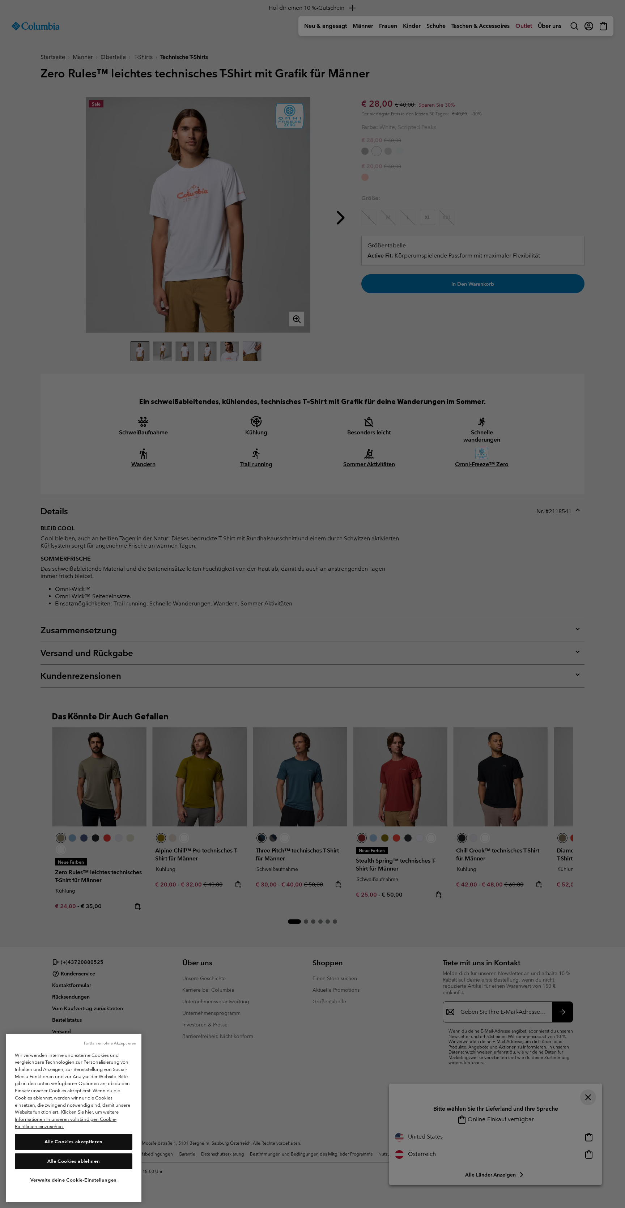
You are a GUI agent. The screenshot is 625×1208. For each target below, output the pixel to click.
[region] (73, 1118)
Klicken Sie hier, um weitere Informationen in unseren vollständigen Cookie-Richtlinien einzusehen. (67, 1119)
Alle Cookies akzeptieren (73, 1141)
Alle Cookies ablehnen (73, 1161)
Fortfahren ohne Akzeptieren (110, 1043)
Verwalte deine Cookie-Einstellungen (73, 1180)
